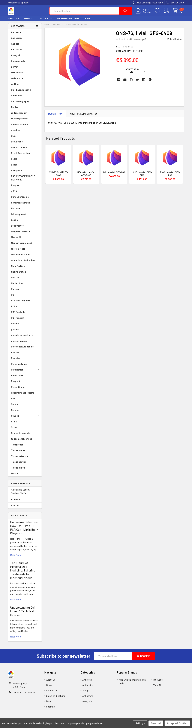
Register (147, 12)
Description (55, 113)
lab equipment (18, 214)
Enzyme (15, 185)
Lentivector (17, 225)
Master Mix (16, 237)
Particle (15, 289)
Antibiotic (16, 32)
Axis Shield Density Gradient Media (20, 491)
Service (15, 410)
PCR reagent (17, 317)
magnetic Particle (20, 231)
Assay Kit (16, 55)
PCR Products (18, 312)
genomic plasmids (20, 202)
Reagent (15, 381)
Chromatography (20, 101)
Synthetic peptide (20, 433)
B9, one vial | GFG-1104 (114, 172)
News (27, 18)
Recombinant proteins (22, 392)
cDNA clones (17, 72)
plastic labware (19, 341)
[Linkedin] (144, 79)
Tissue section (19, 461)
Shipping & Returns (68, 18)
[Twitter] (137, 79)
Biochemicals (18, 61)
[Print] (131, 79)
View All (15, 505)
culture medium (19, 112)
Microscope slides (20, 254)
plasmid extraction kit (22, 335)
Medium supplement (21, 243)
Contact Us (45, 18)
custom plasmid (19, 118)
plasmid (15, 329)
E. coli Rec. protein (20, 153)
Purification (17, 369)
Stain (14, 421)
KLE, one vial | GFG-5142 (142, 174)
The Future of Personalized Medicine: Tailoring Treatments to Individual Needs (22, 570)
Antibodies (16, 38)
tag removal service (21, 438)
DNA (13, 136)
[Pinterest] (150, 79)
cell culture (17, 78)
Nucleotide (17, 283)
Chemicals (16, 95)
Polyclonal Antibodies (22, 346)
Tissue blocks (18, 450)
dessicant (16, 130)
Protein (15, 352)
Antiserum (16, 49)
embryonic (16, 170)
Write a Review (174, 38)
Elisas (14, 164)
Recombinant (18, 387)
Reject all (156, 723)
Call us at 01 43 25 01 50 (24, 692)
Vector (14, 473)
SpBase (15, 415)
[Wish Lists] (159, 10)
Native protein (18, 271)
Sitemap (50, 706)
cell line (15, 84)
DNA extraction (19, 147)
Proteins (15, 358)
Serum (14, 404)
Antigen (15, 43)
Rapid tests (17, 375)
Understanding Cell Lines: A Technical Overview (22, 611)
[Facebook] (118, 79)
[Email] (125, 79)
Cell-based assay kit (22, 89)
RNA (13, 398)
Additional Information (84, 113)
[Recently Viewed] (168, 10)
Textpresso (17, 444)
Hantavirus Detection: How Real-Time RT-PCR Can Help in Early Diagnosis (24, 527)
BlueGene (15, 499)
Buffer (14, 66)
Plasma (15, 323)
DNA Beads (17, 141)
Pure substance (19, 364)
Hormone (16, 208)
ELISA (14, 159)
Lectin (14, 219)
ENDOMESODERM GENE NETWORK (23, 178)
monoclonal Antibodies (23, 260)
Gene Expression (20, 196)
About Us (13, 18)
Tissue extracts (19, 456)
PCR (13, 294)
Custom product (19, 124)
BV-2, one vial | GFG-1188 (170, 174)
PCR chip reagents (20, 300)
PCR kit (15, 306)
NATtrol (15, 277)
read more (15, 554)
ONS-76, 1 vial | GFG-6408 (58, 174)
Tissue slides (18, 467)
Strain (14, 427)
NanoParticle (18, 266)
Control (15, 107)
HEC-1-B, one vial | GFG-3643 (86, 174)
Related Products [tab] (60, 138)
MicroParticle (18, 248)
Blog (87, 18)
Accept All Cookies (177, 723)
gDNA (14, 191)
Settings (140, 723)
